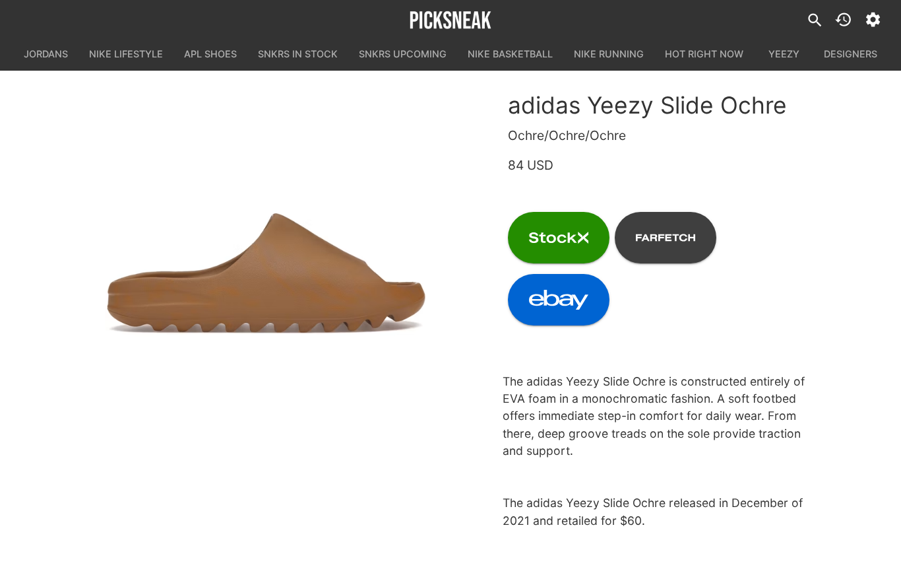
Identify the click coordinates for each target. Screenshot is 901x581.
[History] (843, 19)
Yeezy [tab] (783, 53)
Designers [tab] (850, 53)
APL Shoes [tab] (210, 53)
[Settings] (873, 19)
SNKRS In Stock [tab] (298, 53)
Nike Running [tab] (609, 53)
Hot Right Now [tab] (704, 53)
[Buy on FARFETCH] (665, 237)
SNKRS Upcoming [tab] (403, 53)
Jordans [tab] (46, 53)
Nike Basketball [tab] (510, 53)
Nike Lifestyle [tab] (126, 53)
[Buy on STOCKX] (558, 237)
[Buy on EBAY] (558, 299)
